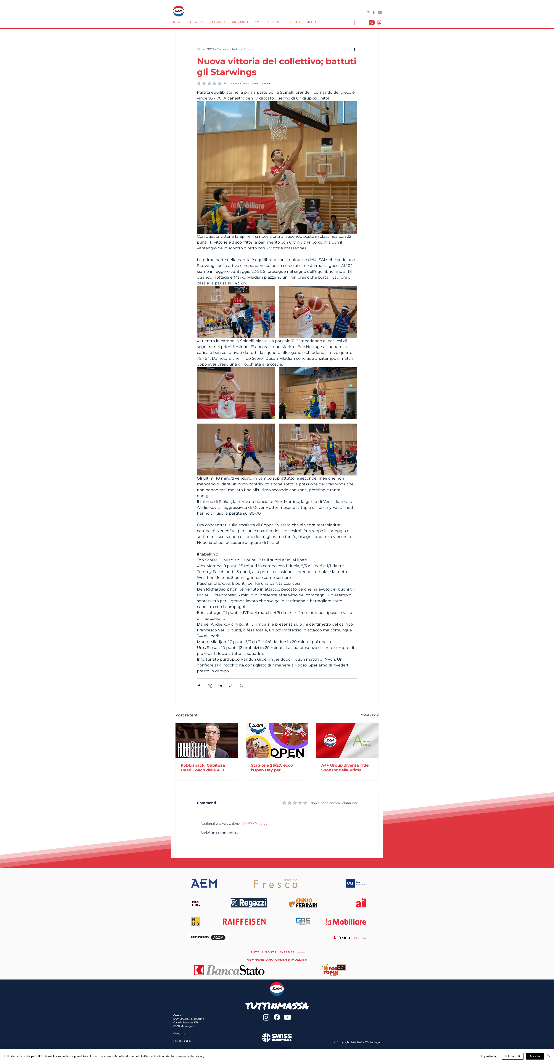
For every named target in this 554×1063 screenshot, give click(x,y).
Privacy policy (182, 1040)
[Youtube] (287, 1017)
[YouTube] (379, 12)
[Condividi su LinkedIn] (220, 686)
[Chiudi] (548, 1056)
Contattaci (180, 1033)
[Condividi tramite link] (231, 686)
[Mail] (379, 22)
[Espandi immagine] (236, 312)
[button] (196, 22)
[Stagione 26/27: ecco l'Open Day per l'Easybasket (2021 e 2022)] (277, 740)
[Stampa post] (241, 686)
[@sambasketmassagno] (367, 12)
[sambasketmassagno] (373, 12)
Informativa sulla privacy (187, 1056)
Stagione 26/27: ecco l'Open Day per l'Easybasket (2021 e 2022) (272, 767)
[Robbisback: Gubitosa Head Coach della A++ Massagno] (207, 740)
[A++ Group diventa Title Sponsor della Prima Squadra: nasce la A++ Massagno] (347, 740)
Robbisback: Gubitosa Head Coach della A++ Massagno (203, 767)
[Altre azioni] (354, 49)
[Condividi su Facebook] (199, 686)
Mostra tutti (370, 714)
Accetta (535, 1056)
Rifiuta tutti (512, 1056)
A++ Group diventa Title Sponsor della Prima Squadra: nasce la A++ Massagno (345, 767)
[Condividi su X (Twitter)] (210, 686)
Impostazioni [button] (489, 1056)
